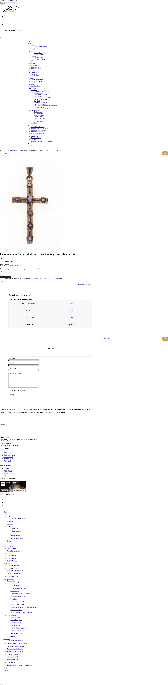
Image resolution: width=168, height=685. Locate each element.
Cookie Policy (7, 461)
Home (1, 150)
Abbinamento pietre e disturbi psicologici (23, 607)
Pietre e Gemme (9, 546)
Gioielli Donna (11, 555)
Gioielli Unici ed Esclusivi (15, 571)
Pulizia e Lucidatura (13, 574)
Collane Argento (15, 625)
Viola (71, 310)
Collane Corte (14, 528)
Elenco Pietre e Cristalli (18, 588)
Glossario (7, 639)
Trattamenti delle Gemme (15, 649)
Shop (5, 512)
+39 (8, 443)
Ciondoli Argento (18, 150)
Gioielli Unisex (12, 561)
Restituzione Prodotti (9, 455)
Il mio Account (8, 471)
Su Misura (7, 564)
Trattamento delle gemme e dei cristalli (19, 665)
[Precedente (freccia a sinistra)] (0, 684)
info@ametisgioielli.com (11, 445)
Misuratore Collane (13, 660)
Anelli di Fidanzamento (17, 518)
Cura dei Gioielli (12, 654)
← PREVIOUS (4, 153)
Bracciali (10, 521)
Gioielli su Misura (13, 576)
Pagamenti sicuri (8, 457)
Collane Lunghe (15, 531)
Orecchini (10, 534)
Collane (9, 526)
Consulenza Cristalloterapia (19, 583)
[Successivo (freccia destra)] (2, 684)
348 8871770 (13, 0)
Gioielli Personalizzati (14, 565)
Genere (6, 554)
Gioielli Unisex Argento (45, 278)
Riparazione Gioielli (13, 568)
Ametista (71, 303)
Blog (5, 668)
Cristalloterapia (15, 585)
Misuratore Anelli (12, 657)
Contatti (6, 670)
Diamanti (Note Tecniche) (15, 641)
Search (2, 4)
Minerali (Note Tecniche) (15, 651)
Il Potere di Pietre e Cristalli (19, 602)
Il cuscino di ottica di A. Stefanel (20, 593)
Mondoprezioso (57, 278)
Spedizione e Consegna (10, 454)
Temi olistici (11, 581)
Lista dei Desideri (8, 473)
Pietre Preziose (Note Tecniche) (17, 643)
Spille (9, 541)
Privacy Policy (25, 390)
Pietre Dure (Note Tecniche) (16, 646)
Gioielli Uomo (11, 558)
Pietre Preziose (8, 470)
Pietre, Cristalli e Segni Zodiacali (21, 612)
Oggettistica (11, 636)
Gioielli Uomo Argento (17, 631)
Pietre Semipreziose (13, 551)
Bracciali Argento (16, 620)
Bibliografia (11, 662)
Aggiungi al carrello (5, 277)
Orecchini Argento (16, 633)
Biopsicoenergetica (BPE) (18, 596)
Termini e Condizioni (9, 452)
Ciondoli (10, 524)
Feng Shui (13, 599)
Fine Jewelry (8, 544)
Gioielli (6, 515)
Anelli (9, 516)
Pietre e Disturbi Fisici (17, 604)
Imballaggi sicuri (8, 458)
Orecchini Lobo (15, 535)
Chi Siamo (6, 468)
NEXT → (165, 153)
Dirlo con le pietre (16, 610)
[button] (84, 284)
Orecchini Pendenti (16, 538)
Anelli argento (15, 617)
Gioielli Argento (8, 150)
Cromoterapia (14, 591)
